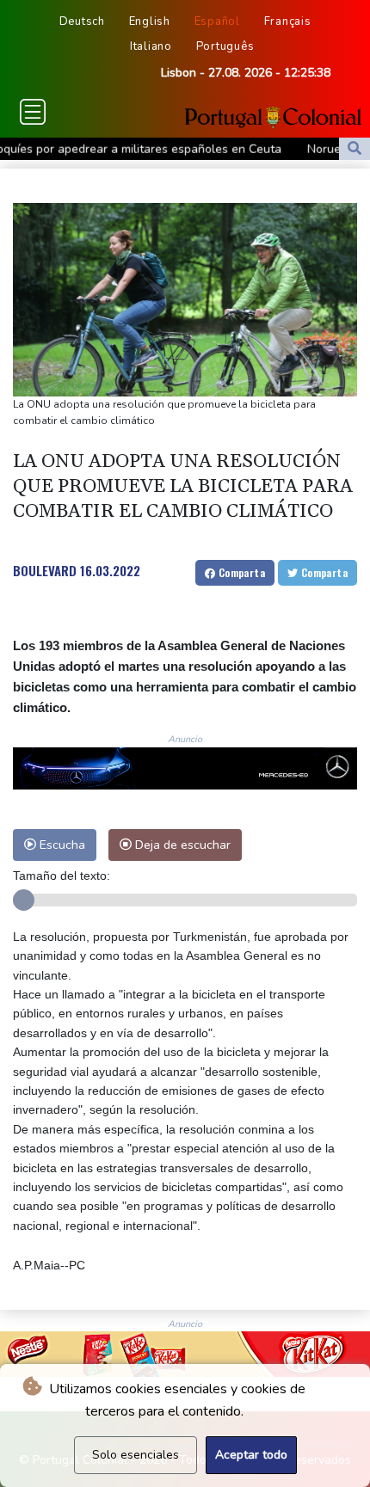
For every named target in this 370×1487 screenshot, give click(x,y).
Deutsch (82, 21)
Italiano (151, 46)
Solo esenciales (135, 1455)
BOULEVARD (45, 570)
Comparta (240, 572)
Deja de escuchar (181, 844)
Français (287, 21)
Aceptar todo (251, 1455)
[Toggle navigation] (33, 112)
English (149, 21)
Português (225, 46)
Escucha (60, 844)
